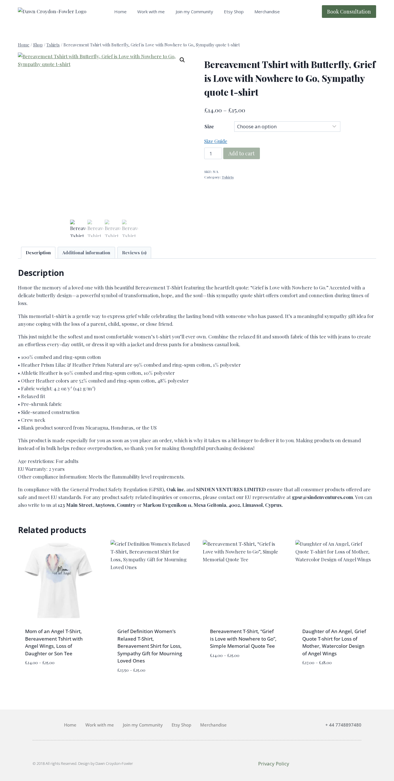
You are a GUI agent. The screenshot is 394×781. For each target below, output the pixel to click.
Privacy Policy (273, 763)
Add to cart (241, 153)
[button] (182, 60)
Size (209, 126)
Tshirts (228, 177)
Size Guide (215, 141)
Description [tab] (38, 252)
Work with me (151, 11)
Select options (44, 679)
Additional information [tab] (86, 252)
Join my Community (194, 11)
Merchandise (267, 11)
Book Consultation (349, 11)
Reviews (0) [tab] (134, 252)
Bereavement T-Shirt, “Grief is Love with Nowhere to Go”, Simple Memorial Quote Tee (243, 638)
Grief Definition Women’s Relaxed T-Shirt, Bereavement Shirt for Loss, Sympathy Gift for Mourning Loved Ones (149, 646)
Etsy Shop (234, 11)
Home (120, 11)
